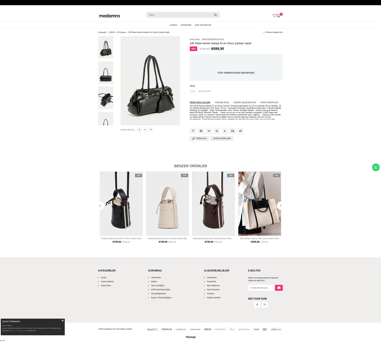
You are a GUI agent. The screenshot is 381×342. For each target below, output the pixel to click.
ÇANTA (173, 25)
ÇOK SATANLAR (203, 25)
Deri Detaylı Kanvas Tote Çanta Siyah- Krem (259, 238)
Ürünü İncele (137, 204)
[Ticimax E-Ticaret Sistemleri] (190, 337)
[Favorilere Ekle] (193, 131)
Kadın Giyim (106, 286)
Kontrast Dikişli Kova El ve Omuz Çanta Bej (167, 238)
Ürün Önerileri (269, 102)
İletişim (154, 282)
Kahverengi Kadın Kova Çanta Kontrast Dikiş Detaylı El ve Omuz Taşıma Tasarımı (213, 238)
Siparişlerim (212, 277)
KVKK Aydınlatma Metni (160, 290)
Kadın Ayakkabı (107, 282)
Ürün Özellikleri (200, 102)
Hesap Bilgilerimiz (158, 294)
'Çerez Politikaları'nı (18, 330)
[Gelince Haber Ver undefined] (240, 131)
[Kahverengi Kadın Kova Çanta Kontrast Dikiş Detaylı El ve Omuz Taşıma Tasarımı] (213, 204)
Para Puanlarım (213, 290)
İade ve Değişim (157, 286)
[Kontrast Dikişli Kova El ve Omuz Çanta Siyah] (121, 204)
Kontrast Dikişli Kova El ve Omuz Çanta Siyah (121, 238)
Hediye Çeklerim (214, 298)
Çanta (103, 277)
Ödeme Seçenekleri (245, 102)
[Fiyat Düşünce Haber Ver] (224, 131)
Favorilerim (211, 282)
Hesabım (210, 294)
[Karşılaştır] (209, 131)
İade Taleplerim (213, 286)
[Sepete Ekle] (137, 209)
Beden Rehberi (205, 91)
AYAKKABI (186, 25)
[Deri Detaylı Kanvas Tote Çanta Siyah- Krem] (259, 204)
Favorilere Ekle (137, 198)
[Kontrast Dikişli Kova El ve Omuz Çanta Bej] (167, 204)
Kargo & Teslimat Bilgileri (161, 298)
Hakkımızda (156, 277)
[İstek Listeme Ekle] (201, 131)
